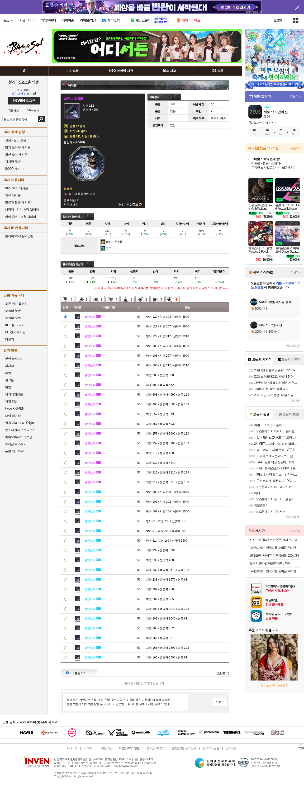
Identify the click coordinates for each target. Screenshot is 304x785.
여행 (8, 387)
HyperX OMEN (14, 408)
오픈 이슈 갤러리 (16, 303)
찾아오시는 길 (211, 748)
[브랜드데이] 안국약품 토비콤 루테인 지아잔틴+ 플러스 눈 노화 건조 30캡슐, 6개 (275, 571)
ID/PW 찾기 (32, 110)
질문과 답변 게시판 (17, 202)
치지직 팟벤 (13, 161)
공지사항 (231, 748)
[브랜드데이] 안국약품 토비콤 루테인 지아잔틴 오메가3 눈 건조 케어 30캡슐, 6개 (275, 547)
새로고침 (291, 345)
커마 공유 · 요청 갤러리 (20, 216)
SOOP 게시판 (14, 168)
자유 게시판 (13, 195)
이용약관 (106, 748)
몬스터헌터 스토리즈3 (19, 429)
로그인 (278, 20)
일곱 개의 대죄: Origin (19, 422)
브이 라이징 (13, 415)
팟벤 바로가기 (14, 358)
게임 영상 (11, 401)
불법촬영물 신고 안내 (183, 748)
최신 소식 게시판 (16, 154)
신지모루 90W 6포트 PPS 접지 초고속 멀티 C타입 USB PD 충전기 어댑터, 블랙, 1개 (275, 540)
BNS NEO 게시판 (16, 188)
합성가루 (111, 241)
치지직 (9, 365)
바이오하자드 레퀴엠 (19, 437)
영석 (109, 248)
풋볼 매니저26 (14, 451)
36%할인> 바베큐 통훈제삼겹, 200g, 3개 (274, 555)
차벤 (8, 372)
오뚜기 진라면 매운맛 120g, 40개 (270, 563)
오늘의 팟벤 (13, 317)
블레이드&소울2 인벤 (19, 236)
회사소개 (71, 748)
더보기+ (295, 96)
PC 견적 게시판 (15, 332)
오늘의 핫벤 (13, 310)
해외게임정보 (14, 394)
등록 (219, 702)
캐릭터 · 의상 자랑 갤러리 (22, 209)
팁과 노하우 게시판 (17, 147)
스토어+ (295, 148)
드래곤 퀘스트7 (15, 444)
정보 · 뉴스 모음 (15, 140)
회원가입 (13, 110)
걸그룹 (9, 380)
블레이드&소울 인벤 (24, 82)
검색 (41, 119)
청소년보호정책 (155, 748)
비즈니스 (89, 748)
